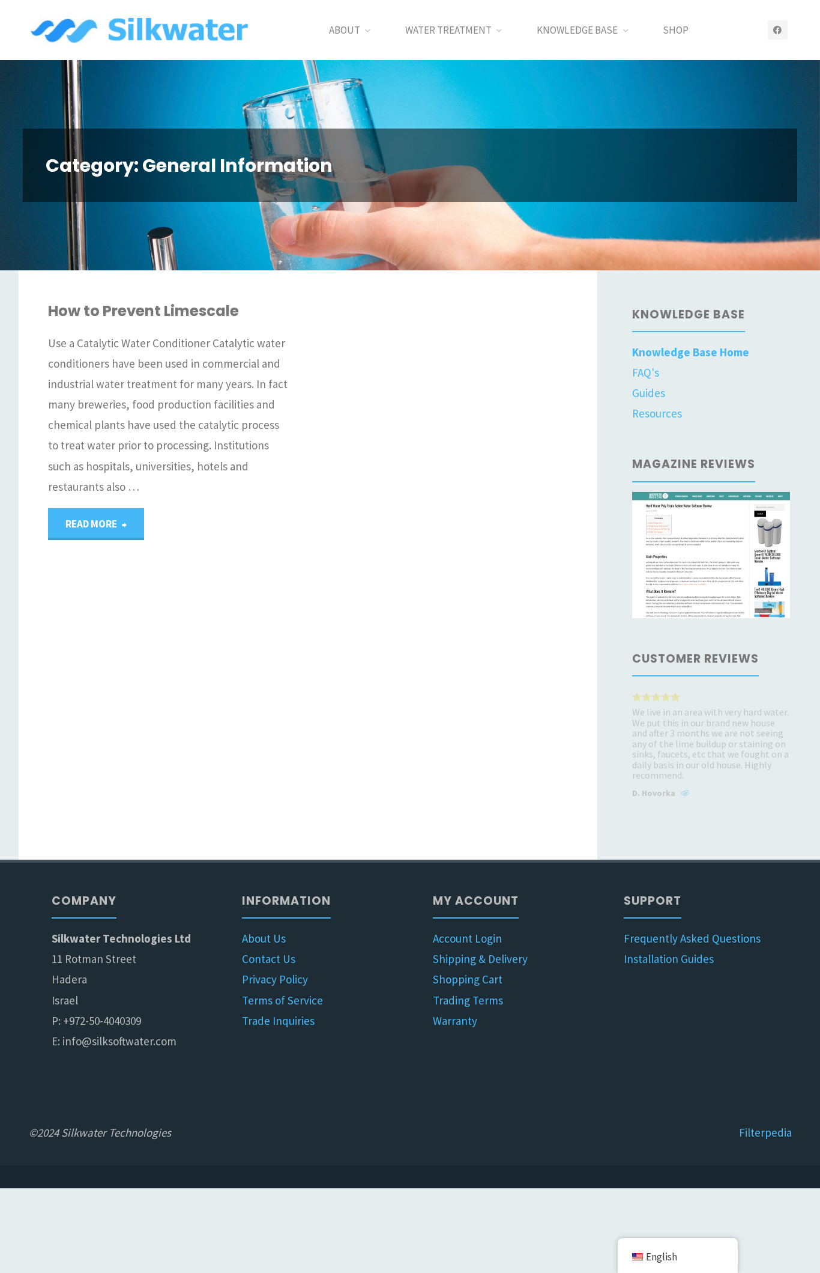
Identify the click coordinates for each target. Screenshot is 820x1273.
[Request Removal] (685, 795)
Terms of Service (282, 1000)
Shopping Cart (467, 979)
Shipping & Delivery (480, 959)
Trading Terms (468, 1000)
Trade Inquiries (278, 1020)
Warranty (455, 1020)
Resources (657, 413)
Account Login (467, 938)
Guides (648, 393)
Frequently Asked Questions (692, 938)
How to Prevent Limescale (143, 310)
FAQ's (645, 372)
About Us (264, 938)
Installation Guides (669, 959)
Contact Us (268, 959)
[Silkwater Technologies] (142, 30)
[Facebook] (778, 30)
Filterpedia (765, 1132)
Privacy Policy (275, 979)
